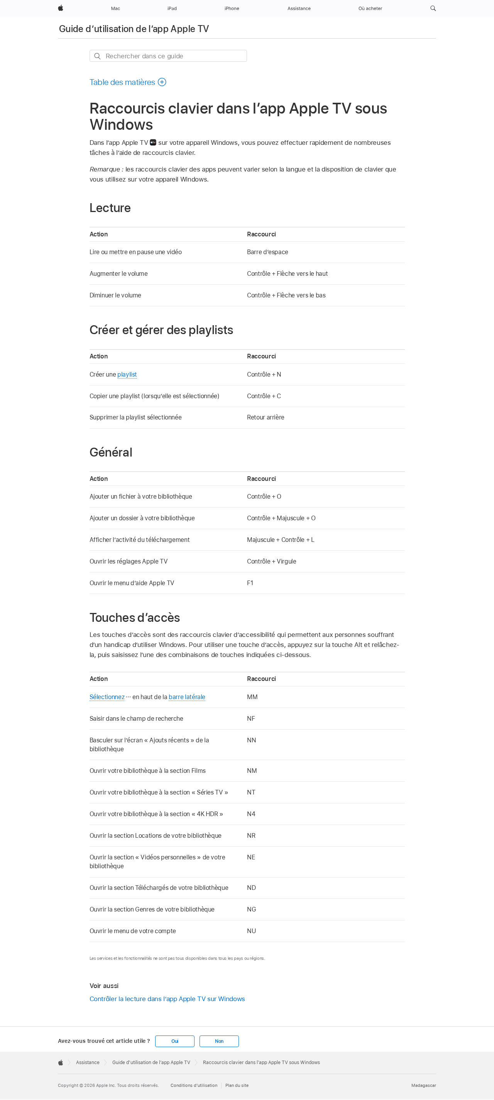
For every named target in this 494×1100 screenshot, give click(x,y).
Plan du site (237, 1085)
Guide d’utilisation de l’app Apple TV (134, 28)
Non (219, 1041)
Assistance (88, 1062)
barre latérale (187, 697)
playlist (127, 374)
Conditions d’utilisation (194, 1085)
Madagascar (423, 1085)
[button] (433, 8)
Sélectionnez (107, 697)
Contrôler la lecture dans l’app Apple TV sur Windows (167, 999)
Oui (174, 1041)
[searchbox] (168, 56)
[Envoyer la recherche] (98, 56)
